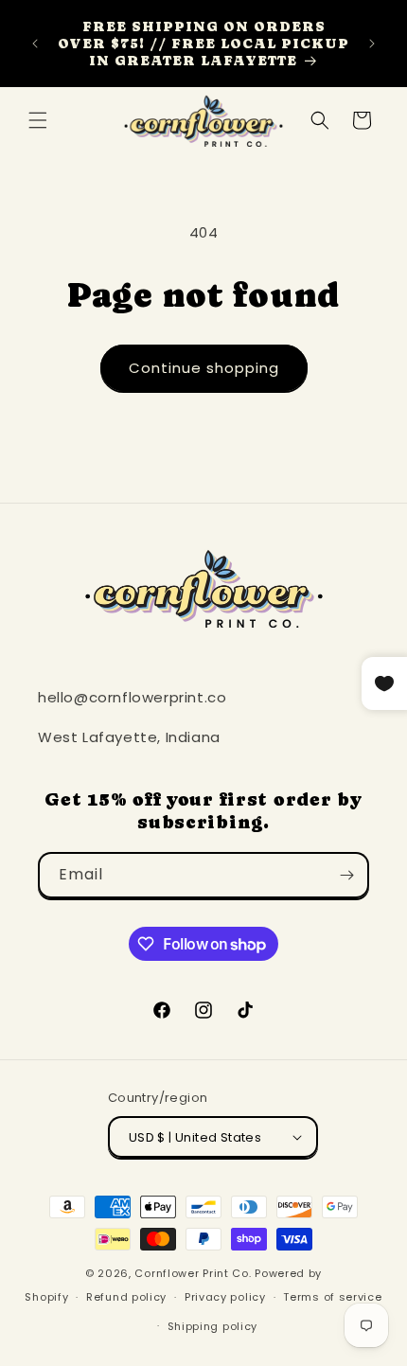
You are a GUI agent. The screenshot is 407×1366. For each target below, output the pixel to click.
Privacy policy (225, 1296)
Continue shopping (204, 368)
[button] (38, 120)
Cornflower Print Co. (192, 1273)
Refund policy (126, 1296)
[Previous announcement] (35, 43)
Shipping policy (213, 1326)
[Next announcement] (372, 43)
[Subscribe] (346, 875)
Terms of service (332, 1296)
